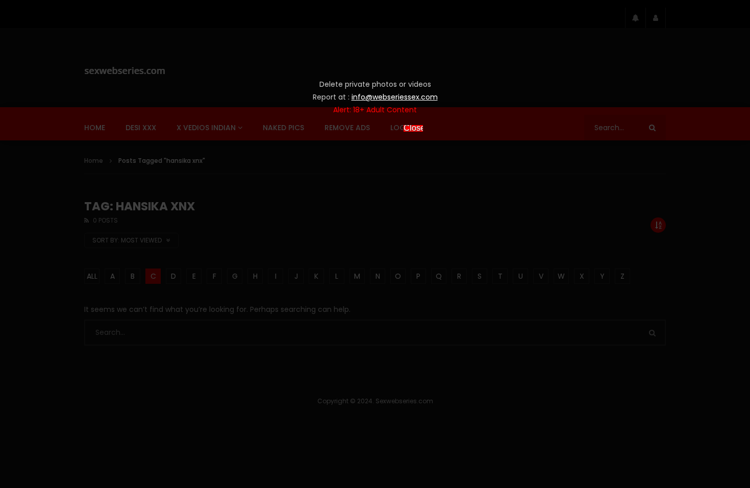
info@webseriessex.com (395, 97)
